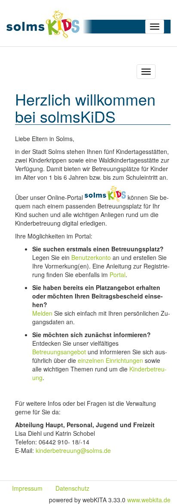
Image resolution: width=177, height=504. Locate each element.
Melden (42, 313)
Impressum (27, 488)
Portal (117, 274)
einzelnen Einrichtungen (110, 360)
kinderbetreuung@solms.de (73, 450)
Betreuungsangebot (59, 351)
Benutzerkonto (91, 257)
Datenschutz (72, 488)
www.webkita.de (149, 499)
